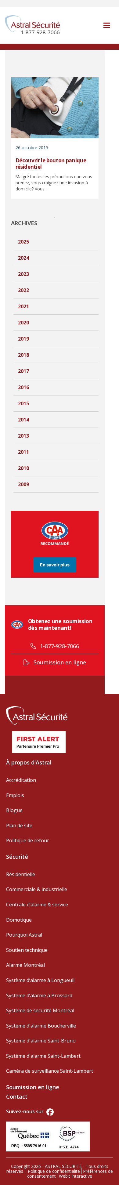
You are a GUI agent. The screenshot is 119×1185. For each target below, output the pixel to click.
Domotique (19, 919)
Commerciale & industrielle (36, 889)
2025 (23, 241)
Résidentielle (20, 874)
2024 (23, 258)
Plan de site (19, 825)
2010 (23, 468)
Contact (16, 1096)
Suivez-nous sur (25, 1111)
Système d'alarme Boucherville (41, 1025)
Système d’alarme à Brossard (39, 995)
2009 (23, 484)
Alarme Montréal (25, 965)
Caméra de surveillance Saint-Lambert (49, 1071)
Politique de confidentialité (54, 1171)
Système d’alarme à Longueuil (40, 980)
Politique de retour (27, 840)
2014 (23, 419)
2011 (23, 452)
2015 (23, 403)
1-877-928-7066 (58, 646)
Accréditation (21, 780)
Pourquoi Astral (24, 934)
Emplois (15, 795)
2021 (23, 306)
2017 (23, 371)
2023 (23, 274)
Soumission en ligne (59, 662)
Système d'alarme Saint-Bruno (41, 1040)
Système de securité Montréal (40, 1010)
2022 (23, 290)
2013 (23, 435)
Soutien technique (27, 950)
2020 (23, 322)
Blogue (14, 810)
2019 (23, 338)
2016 (23, 387)
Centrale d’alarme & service (37, 904)
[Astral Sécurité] (36, 714)
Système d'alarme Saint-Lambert (43, 1056)
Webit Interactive (75, 1176)
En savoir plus (55, 564)
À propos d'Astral (29, 762)
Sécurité (17, 856)
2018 (23, 355)
